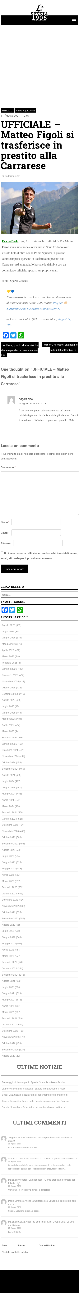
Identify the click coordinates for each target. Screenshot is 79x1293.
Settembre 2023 (10, 843)
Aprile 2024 (8, 799)
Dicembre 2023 (10, 824)
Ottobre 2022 (9, 912)
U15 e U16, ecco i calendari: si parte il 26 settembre (61, 347)
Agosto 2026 (8, 625)
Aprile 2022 (8, 949)
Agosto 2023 (8, 849)
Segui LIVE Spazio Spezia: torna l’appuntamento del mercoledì (34, 1094)
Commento (8, 467)
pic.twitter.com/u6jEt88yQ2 (43, 308)
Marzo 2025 (8, 731)
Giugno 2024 (9, 787)
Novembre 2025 (10, 681)
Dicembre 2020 (10, 1030)
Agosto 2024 (8, 774)
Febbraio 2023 (9, 887)
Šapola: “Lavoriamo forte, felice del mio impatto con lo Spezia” (34, 1107)
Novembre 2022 (10, 905)
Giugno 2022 (9, 937)
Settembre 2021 (10, 974)
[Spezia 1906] (39, 21)
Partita (21, 1245)
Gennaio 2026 (9, 668)
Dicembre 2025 (10, 675)
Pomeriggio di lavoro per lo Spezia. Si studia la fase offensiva (34, 1082)
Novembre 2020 (10, 1036)
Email (5, 533)
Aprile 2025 (8, 725)
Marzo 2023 (8, 881)
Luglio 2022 (8, 930)
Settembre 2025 (10, 693)
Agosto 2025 (8, 699)
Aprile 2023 (8, 874)
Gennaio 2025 (9, 743)
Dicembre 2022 (10, 899)
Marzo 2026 (8, 656)
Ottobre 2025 (9, 687)
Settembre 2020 (10, 1049)
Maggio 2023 (9, 868)
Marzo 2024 (8, 806)
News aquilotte (25, 110)
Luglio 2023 (8, 855)
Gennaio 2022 (9, 968)
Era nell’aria (10, 241)
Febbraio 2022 (9, 962)
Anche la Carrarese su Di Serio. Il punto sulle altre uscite (48, 1158)
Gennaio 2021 (9, 1024)
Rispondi (72, 429)
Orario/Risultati (47, 1245)
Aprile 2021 (8, 1005)
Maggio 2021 (9, 999)
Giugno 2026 (9, 637)
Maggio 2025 (9, 718)
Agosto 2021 (8, 980)
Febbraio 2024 (9, 812)
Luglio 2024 (8, 781)
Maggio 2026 (9, 643)
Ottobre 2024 (9, 762)
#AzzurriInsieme (16, 308)
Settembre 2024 (10, 768)
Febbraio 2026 (9, 662)
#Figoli (57, 303)
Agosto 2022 (8, 924)
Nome (5, 522)
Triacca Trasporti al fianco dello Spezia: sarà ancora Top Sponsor (35, 1101)
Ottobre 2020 (9, 1043)
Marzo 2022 (8, 955)
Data (4, 1245)
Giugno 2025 (9, 712)
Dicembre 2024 (10, 749)
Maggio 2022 (9, 943)
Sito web (6, 543)
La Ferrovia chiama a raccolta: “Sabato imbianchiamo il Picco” (34, 1088)
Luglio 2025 (8, 706)
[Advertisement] (39, 64)
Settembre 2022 (10, 918)
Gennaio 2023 (9, 893)
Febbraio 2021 (9, 1018)
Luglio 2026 (8, 631)
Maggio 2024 (9, 793)
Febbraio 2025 (9, 737)
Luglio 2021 (8, 987)
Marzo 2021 (8, 1011)
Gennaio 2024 (9, 818)
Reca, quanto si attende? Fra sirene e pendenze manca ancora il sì (20, 349)
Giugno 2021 (9, 993)
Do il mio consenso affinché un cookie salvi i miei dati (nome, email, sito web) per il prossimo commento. (39, 555)
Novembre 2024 (10, 756)
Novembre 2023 (10, 831)
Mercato (7, 110)
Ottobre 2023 (9, 837)
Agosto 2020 (8, 1055)
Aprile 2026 (8, 650)
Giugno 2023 (9, 862)
